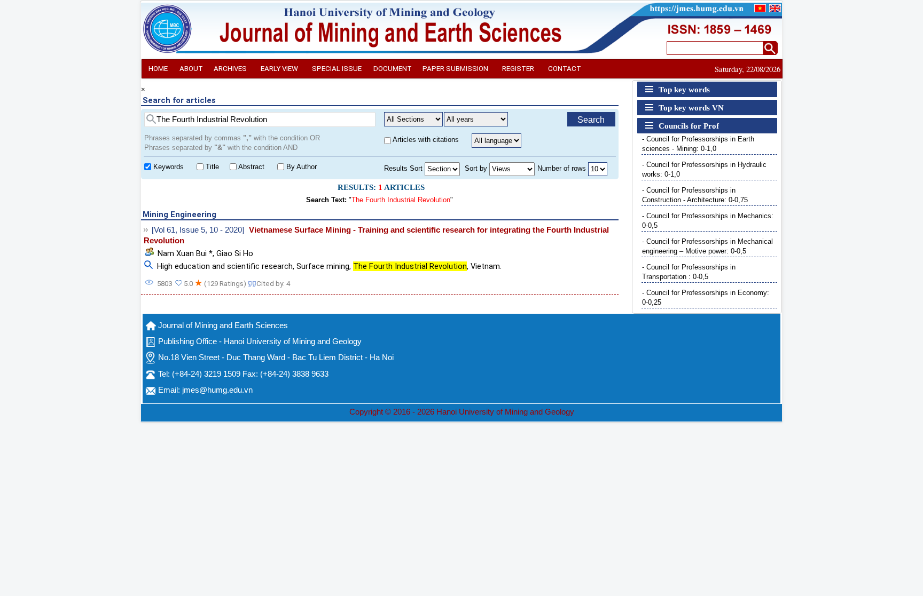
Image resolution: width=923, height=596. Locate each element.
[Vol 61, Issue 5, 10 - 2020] (198, 230)
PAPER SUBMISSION (455, 69)
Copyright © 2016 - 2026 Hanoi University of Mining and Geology (461, 412)
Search (591, 119)
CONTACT (564, 69)
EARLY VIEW (279, 69)
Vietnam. (486, 266)
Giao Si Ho (234, 253)
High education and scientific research (225, 266)
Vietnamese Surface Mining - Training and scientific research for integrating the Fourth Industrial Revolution (376, 235)
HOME (158, 69)
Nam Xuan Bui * (185, 253)
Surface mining (322, 266)
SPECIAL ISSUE (337, 69)
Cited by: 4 (273, 284)
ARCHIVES (230, 69)
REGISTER (518, 69)
